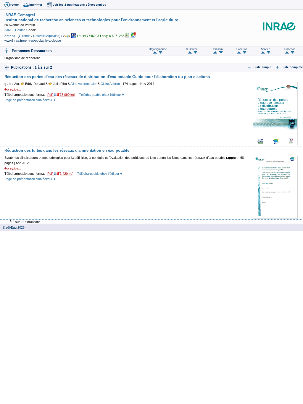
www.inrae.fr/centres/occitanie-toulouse (32, 40)
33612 (8, 30)
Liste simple (262, 67)
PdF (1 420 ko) (60, 173)
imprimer (35, 4)
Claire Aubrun (111, 83)
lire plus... (14, 89)
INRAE (10, 15)
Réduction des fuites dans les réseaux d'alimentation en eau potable (66, 150)
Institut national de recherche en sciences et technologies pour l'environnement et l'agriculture (91, 20)
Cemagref (26, 15)
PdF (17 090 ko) (61, 94)
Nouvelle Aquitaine (46, 36)
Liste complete (292, 67)
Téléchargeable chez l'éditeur (100, 94)
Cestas (20, 30)
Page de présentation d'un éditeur (28, 100)
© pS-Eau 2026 (12, 227)
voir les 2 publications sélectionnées (79, 4)
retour (14, 4)
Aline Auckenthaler (84, 83)
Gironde (24, 36)
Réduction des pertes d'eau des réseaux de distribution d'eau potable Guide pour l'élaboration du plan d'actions (107, 77)
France (9, 36)
